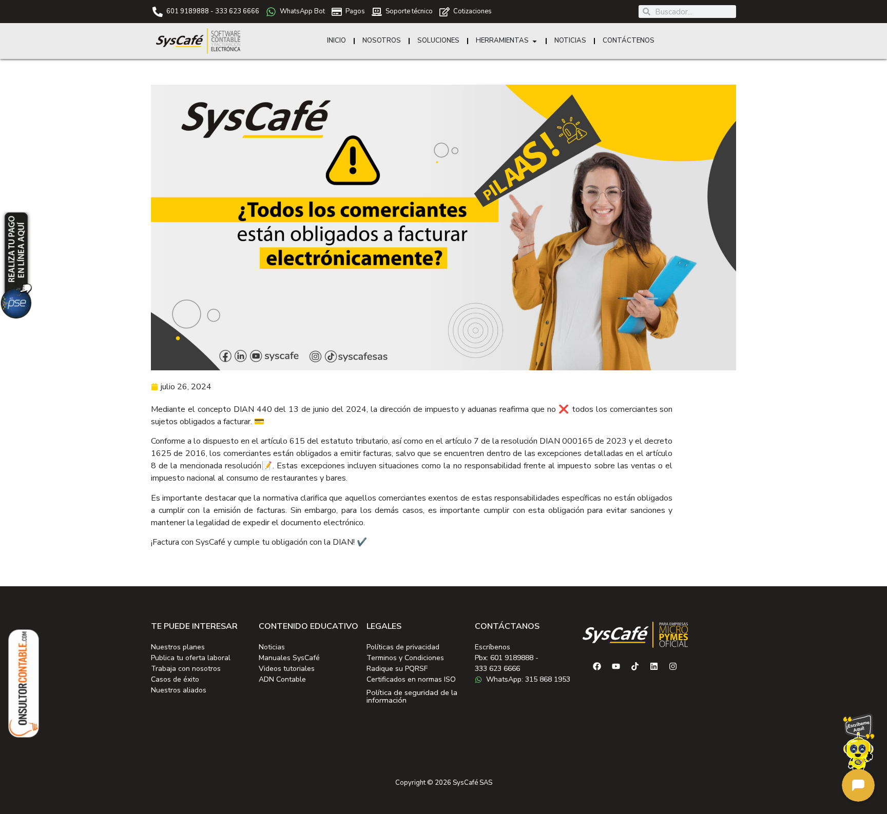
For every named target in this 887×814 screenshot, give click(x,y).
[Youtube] (616, 666)
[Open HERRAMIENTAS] (534, 41)
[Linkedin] (654, 666)
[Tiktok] (635, 666)
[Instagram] (673, 666)
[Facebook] (597, 666)
